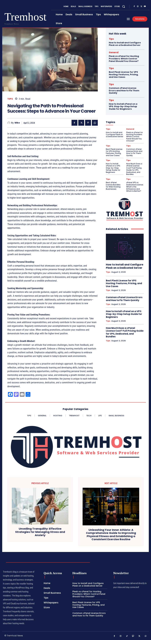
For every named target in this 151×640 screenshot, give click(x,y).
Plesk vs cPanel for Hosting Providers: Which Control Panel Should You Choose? (124, 59)
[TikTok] (126, 636)
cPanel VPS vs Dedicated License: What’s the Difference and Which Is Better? (134, 186)
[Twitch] (133, 636)
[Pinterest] (88, 123)
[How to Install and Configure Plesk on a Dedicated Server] (125, 247)
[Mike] (9, 122)
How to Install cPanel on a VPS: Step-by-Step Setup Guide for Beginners (123, 106)
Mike (17, 123)
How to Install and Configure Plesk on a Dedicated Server (125, 44)
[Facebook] (134, 6)
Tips (10, 99)
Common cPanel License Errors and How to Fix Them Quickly (124, 91)
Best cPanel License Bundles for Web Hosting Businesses (113, 185)
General (114, 52)
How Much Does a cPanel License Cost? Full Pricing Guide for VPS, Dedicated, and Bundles (134, 169)
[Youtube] (145, 6)
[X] (141, 6)
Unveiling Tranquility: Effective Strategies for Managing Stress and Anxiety (40, 532)
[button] (123, 6)
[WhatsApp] (95, 123)
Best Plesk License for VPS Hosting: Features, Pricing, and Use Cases (123, 74)
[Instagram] (137, 6)
